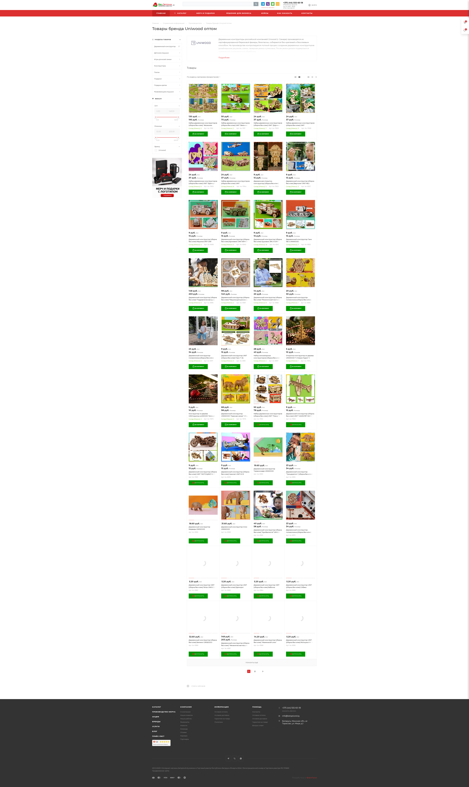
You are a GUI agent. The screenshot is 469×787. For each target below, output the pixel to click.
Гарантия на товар (222, 719)
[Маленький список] (295, 77)
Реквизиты (184, 722)
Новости (183, 725)
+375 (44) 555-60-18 (293, 3)
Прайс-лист (158, 736)
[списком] (312, 77)
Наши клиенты (186, 715)
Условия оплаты (221, 712)
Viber (268, 4)
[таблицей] (316, 77)
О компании (185, 712)
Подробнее (224, 57)
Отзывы (183, 732)
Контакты (256, 712)
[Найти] (256, 4)
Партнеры (184, 739)
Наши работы (186, 719)
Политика (218, 722)
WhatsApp (273, 4)
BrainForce (312, 778)
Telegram (263, 4)
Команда (184, 729)
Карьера (183, 736)
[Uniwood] (201, 43)
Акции (155, 717)
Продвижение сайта (160, 771)
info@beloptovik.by (277, 4)
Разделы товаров (163, 39)
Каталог (156, 707)
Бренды (156, 722)
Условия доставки (221, 715)
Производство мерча (163, 712)
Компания (186, 707)
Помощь (256, 707)
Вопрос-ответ (258, 725)
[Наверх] (457, 689)
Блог (154, 731)
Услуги (156, 726)
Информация (221, 707)
